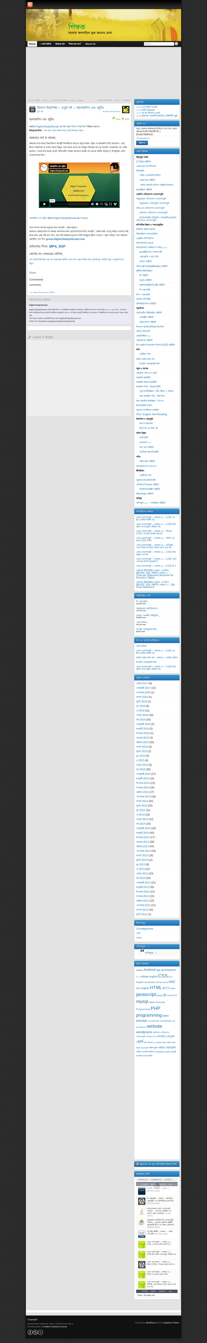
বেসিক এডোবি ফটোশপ (145, 1051)
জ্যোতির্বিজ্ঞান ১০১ (143, 335)
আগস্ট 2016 (142, 697)
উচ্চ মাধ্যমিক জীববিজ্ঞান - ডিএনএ (150, 400)
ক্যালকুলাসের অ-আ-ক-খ (146, 466)
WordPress (151, 1323)
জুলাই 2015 (141, 751)
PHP (155, 1008)
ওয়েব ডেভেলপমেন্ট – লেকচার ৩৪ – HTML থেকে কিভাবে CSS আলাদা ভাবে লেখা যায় (154, 546)
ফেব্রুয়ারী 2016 (143, 724)
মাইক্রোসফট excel (144, 242)
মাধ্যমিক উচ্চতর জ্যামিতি (146, 382)
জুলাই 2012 (141, 914)
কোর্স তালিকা (141, 646)
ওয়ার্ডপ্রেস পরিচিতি (147, 180)
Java (172, 988)
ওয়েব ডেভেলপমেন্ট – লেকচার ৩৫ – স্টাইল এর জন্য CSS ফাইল (155, 539)
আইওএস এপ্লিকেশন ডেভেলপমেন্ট (150, 208)
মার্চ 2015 (140, 769)
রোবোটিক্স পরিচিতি (146, 317)
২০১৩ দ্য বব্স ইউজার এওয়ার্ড (148, 112)
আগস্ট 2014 (142, 801)
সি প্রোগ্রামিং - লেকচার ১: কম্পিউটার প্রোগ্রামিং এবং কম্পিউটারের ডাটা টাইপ (160, 1199)
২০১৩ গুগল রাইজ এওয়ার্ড (146, 107)
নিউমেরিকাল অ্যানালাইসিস (147, 233)
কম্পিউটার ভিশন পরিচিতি (146, 303)
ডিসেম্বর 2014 (143, 783)
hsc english (142, 988)
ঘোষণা (138, 937)
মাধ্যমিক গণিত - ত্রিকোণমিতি (148, 386)
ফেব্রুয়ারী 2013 (143, 882)
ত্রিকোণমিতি (144, 1048)
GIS (157, 982)
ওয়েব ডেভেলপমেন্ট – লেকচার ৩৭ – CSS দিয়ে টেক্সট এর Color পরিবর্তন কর (156, 525)
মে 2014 (140, 814)
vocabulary (165, 1021)
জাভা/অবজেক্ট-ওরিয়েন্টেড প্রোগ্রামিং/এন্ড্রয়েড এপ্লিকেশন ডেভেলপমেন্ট (156, 219)
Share (32, 272)
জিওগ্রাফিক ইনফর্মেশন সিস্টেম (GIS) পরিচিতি (155, 344)
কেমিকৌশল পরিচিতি (144, 340)
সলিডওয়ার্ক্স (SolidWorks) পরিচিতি (152, 266)
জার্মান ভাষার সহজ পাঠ (145, 359)
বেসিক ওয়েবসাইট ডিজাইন (150, 175)
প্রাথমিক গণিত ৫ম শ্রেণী (146, 373)
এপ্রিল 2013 (142, 873)
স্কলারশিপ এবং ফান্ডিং (38, 218)
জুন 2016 (140, 706)
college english (149, 976)
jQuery (160, 995)
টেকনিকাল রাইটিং (161, 1042)
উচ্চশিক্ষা (52, 292)
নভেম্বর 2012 (142, 896)
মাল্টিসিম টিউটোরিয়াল (144, 270)
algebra (139, 970)
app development (166, 969)
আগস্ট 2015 (142, 746)
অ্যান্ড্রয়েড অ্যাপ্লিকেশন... (147, 608)
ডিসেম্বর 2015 (143, 733)
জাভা (145, 1042)
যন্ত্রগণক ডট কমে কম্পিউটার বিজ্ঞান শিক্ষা (157, 1164)
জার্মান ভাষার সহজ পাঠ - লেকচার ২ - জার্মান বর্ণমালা (157, 657)
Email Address (144, 134)
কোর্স (41, 111)
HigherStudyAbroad (112, 111)
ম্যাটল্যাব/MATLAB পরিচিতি (152, 284)
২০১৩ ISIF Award (145, 109)
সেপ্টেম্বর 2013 (143, 851)
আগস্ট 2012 (142, 909)
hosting (165, 982)
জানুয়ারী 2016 (142, 728)
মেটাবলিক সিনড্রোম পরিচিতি (147, 484)
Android (150, 969)
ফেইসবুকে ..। (143, 946)
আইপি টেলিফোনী (143, 331)
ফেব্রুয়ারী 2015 (143, 774)
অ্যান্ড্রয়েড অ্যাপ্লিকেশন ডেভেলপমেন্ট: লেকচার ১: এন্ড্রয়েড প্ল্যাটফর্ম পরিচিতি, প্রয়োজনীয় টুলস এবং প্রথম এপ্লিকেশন (160, 1222)
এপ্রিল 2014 (142, 819)
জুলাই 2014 (141, 805)
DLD (170, 977)
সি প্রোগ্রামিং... (142, 601)
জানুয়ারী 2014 (142, 832)
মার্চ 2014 (140, 823)
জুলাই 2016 (141, 701)
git (161, 982)
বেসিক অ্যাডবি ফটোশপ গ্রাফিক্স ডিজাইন (156, 185)
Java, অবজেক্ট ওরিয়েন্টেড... (148, 615)
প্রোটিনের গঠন (145, 475)
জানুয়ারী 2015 (142, 778)
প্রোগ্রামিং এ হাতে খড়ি (148, 256)
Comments (156, 1180)
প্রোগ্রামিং (170, 1047)
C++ (137, 977)
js (164, 995)
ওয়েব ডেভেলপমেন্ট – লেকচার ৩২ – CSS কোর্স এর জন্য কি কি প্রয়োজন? (156, 560)
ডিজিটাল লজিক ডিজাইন (146, 229)
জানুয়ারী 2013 (142, 887)
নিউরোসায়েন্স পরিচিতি (144, 493)
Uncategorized (144, 928)
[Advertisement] (103, 75)
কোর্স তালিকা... (142, 622)
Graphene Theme (171, 1323)
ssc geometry (153, 1021)
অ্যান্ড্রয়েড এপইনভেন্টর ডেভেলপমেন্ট (154, 203)
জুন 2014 (140, 810)
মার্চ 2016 (140, 719)
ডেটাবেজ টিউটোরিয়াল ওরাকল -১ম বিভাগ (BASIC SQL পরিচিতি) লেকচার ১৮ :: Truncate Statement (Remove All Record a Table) (154, 574)
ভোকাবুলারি (159, 1052)
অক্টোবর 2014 (142, 792)
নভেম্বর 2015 (142, 737)
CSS (163, 975)
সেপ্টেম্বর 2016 (143, 692)
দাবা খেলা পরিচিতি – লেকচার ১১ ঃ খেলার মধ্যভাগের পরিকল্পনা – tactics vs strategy (56, 100)
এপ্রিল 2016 (142, 715)
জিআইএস (151, 1042)
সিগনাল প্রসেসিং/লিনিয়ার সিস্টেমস (150, 326)
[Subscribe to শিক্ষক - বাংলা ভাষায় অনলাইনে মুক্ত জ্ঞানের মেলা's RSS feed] (30, 4)
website (154, 1026)
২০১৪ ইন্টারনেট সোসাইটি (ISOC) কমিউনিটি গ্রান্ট (156, 115)
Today (145, 1291)
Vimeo (84, 218)
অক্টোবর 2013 (142, 846)
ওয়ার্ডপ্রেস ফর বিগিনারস (146, 166)
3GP (61, 246)
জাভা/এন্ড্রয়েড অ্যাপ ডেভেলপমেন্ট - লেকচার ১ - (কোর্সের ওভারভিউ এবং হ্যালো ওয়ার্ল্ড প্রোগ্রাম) (159, 1210)
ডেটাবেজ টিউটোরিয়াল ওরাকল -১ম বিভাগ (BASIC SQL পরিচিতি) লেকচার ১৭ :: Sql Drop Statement (155, 584)
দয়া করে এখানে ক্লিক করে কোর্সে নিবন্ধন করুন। (64, 130)
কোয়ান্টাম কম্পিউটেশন (145, 238)
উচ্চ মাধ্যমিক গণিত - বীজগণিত (152, 396)
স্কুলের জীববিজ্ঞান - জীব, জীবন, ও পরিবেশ (156, 391)
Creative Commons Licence (55, 1327)
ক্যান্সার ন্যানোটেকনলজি (146, 480)
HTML (156, 987)
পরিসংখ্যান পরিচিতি (147, 461)
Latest (168, 1180)
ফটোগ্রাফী (143, 437)
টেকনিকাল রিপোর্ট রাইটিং (149, 451)
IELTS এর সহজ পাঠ (148, 428)
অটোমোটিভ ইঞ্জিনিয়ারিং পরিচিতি (149, 312)
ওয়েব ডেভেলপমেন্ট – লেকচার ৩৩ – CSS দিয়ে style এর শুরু (156, 553)
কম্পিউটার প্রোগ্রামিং (166, 1036)
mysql (142, 1001)
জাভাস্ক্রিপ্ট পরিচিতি (144, 189)
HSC (172, 982)
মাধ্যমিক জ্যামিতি (143, 377)
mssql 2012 (172, 995)
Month (162, 1291)
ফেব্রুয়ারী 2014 (143, 828)
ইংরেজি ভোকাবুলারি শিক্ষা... (147, 629)
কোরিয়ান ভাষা (145, 353)
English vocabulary (145, 982)
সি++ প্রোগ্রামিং (143, 294)
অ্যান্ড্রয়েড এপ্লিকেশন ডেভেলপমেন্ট (151, 198)
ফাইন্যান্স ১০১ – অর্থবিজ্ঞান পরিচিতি (150, 502)
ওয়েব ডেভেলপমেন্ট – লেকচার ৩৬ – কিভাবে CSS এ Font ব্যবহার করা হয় (154, 532)
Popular (143, 1180)
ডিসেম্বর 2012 (143, 891)
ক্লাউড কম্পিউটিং (143, 299)
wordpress (144, 1032)
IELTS (166, 988)
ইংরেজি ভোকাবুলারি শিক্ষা (149, 363)
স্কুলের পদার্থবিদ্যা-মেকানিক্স (147, 409)
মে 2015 (140, 760)
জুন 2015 (140, 755)
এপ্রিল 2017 (142, 683)
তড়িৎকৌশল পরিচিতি (147, 322)
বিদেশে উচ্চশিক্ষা (79, 126)
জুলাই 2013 (141, 860)
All (170, 1291)
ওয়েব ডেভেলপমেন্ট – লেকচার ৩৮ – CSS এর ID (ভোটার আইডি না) (155, 518)
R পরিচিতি (143, 275)
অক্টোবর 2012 (142, 900)
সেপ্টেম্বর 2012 (143, 905)
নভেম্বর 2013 (142, 841)
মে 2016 (140, 710)
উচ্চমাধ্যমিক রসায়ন (144, 405)
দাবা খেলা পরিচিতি (146, 447)
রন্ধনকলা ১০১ (145, 442)
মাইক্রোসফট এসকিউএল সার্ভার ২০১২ (151, 247)
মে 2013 (140, 869)
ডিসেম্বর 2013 (143, 837)
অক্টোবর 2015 (142, 742)
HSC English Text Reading (151, 414)
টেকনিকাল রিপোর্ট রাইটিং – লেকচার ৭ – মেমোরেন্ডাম (113, 100)
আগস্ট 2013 (142, 855)
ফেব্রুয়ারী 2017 (143, 688)
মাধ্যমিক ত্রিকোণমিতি (144, 1056)
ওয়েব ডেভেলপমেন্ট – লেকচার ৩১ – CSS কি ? (156, 565)
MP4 (52, 246)
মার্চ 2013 (140, 878)
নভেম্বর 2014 (142, 787)
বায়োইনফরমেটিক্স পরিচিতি (149, 489)
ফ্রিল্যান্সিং (140, 170)
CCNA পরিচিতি (143, 161)
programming (149, 1015)
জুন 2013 (140, 864)
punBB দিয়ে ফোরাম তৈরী (150, 251)
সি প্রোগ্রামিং (145, 289)
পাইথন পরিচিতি (145, 261)
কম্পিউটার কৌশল (151, 1036)
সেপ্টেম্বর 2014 (143, 796)
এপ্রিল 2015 (142, 765)
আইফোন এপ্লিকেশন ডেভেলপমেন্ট (153, 212)
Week (153, 1291)
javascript (146, 994)
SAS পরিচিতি (145, 280)
